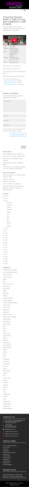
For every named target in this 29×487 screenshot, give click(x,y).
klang (4, 331)
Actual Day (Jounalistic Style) (10, 272)
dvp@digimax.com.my (10, 429)
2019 (6, 235)
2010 (6, 256)
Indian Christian (7, 319)
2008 (6, 261)
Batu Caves (6, 293)
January (9, 226)
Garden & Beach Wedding (9, 317)
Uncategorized (6, 401)
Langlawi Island (7, 335)
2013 (6, 249)
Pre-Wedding (6, 364)
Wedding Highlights (7, 408)
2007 (6, 263)
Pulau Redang (6, 371)
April (8, 219)
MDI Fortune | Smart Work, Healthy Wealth (14, 156)
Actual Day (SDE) (7, 277)
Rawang (5, 373)
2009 (6, 259)
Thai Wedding (6, 394)
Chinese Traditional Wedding (10, 302)
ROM (4, 375)
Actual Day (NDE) (7, 274)
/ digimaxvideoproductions (9, 80)
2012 (6, 252)
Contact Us (11, 179)
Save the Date (6, 378)
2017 (6, 240)
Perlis (4, 356)
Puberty (5, 368)
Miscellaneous (6, 342)
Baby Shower (6, 288)
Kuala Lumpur (6, 333)
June (8, 214)
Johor (4, 326)
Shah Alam (5, 382)
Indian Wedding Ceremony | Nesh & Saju (13, 154)
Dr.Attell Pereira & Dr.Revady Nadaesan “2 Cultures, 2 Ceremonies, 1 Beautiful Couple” (14, 188)
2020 (6, 233)
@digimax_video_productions (12, 433)
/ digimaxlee (21, 84)
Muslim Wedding (16, 28)
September (9, 209)
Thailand (5, 396)
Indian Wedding (7, 324)
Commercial (6, 307)
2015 (6, 245)
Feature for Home (7, 314)
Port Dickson (6, 361)
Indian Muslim (6, 321)
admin (6, 26)
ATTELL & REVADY (7, 184)
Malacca (5, 338)
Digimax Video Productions (11, 431)
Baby (4, 281)
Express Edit (6, 312)
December (9, 202)
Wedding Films (6, 406)
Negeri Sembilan (7, 347)
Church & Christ (7, 305)
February (9, 223)
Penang (23, 28)
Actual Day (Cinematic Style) (10, 270)
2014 (6, 247)
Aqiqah (4, 279)
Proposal (5, 366)
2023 (6, 200)
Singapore (5, 385)
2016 (6, 242)
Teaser (4, 392)
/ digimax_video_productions (10, 82)
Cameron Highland (7, 300)
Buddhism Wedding (8, 298)
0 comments (15, 30)
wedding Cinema (7, 30)
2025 (6, 196)
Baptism (5, 291)
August (8, 212)
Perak (4, 354)
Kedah (4, 328)
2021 (6, 230)
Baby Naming (6, 286)
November (9, 205)
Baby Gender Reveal (8, 284)
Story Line (5, 387)
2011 (6, 254)
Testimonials (12, 181)
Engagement (6, 310)
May (8, 216)
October (9, 207)
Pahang (5, 349)
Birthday (5, 295)
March (8, 221)
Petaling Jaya (6, 359)
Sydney (4, 389)
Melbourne (5, 340)
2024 (6, 198)
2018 (6, 238)
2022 (6, 228)
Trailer (4, 399)
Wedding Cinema (7, 461)
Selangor (5, 380)
